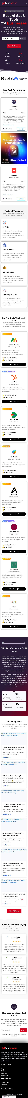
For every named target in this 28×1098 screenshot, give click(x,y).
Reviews (3, 1071)
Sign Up (21, 38)
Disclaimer (4, 1084)
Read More (6, 757)
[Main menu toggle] (26, 3)
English (7, 1096)
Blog (2, 1069)
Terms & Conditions (7, 1089)
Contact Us (4, 1075)
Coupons (4, 1073)
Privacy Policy (5, 1087)
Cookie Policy (5, 1082)
